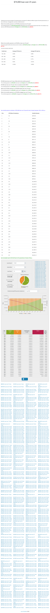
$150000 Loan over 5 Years (6, 519)
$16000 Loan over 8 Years (31, 550)
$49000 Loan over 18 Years (31, 467)
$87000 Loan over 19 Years (31, 586)
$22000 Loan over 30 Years (43, 541)
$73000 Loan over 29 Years (18, 477)
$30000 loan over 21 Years (40, 287)
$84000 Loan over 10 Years (6, 541)
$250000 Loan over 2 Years (43, 405)
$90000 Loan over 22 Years (18, 421)
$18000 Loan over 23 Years (43, 517)
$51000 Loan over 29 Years (6, 409)
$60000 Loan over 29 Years (31, 471)
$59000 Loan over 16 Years (18, 574)
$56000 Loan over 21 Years (18, 505)
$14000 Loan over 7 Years (6, 421)
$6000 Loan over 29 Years (6, 575)
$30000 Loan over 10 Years (43, 482)
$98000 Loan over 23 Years (18, 569)
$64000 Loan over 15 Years (31, 404)
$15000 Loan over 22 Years (18, 442)
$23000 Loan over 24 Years (18, 541)
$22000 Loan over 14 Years (31, 543)
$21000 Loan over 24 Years (43, 501)
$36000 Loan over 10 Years (6, 394)
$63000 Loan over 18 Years (31, 441)
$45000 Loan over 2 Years (43, 511)
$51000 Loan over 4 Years (43, 437)
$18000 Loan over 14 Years (43, 469)
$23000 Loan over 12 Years (31, 398)
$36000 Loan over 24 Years (31, 499)
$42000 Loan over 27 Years (43, 429)
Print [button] (25, 379)
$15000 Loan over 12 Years (6, 473)
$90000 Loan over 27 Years (18, 467)
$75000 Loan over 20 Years (43, 447)
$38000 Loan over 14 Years (43, 605)
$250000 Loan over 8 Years (18, 481)
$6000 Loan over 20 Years (43, 428)
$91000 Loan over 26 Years (43, 570)
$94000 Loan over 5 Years (18, 436)
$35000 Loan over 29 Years (43, 446)
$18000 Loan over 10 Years (6, 389)
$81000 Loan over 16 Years (6, 527)
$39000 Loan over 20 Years (31, 486)
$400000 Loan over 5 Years (31, 474)
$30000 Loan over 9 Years (43, 563)
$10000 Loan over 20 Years (43, 497)
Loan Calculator (24, 611)
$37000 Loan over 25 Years (31, 570)
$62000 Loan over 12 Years (18, 433)
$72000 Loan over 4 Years (18, 511)
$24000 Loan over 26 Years (31, 545)
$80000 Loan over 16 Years (18, 417)
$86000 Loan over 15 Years (18, 603)
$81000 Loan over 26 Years (6, 437)
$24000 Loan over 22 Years (18, 531)
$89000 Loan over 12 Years (43, 445)
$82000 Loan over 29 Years (43, 432)
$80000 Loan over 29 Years (31, 541)
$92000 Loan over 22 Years (43, 438)
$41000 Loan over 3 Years (6, 511)
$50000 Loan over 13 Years (43, 459)
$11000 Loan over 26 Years (18, 519)
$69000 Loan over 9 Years (6, 517)
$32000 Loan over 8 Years (18, 386)
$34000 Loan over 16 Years (43, 409)
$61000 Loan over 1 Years (6, 414)
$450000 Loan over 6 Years (43, 581)
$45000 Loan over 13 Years (6, 550)
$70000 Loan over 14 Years (31, 432)
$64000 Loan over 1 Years (6, 554)
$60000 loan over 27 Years (40, 283)
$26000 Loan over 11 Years (43, 599)
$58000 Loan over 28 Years (31, 437)
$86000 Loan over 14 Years (18, 441)
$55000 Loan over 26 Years (43, 545)
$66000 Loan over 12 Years (43, 473)
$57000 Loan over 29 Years (43, 554)
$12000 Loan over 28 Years (31, 410)
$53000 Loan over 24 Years (6, 450)
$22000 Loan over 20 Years (31, 429)
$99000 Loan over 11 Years (18, 498)
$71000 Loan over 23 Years (18, 565)
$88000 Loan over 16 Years (43, 494)
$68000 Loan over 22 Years (31, 485)
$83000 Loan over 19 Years (6, 505)
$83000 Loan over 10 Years (43, 510)
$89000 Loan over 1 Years (31, 450)
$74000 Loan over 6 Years (18, 563)
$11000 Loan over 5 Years (18, 513)
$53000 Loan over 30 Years (18, 406)
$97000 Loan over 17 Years (43, 457)
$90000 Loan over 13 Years (31, 605)
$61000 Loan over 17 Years (43, 531)
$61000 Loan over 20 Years (18, 527)
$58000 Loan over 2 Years (31, 424)
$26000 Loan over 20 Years (6, 558)
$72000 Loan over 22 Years (6, 459)
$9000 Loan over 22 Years (18, 402)
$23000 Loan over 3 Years (6, 398)
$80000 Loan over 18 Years (18, 542)
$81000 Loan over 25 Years (31, 453)
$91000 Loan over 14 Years (18, 485)
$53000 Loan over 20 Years (43, 600)
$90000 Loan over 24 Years (6, 418)
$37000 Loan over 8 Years (18, 414)
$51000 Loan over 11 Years (6, 570)
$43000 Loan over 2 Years (18, 384)
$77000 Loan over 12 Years (6, 518)
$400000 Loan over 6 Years (6, 595)
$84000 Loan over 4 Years (43, 487)
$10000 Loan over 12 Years (43, 539)
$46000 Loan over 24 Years (43, 481)
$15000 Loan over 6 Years (18, 515)
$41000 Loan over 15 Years (31, 542)
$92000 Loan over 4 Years (6, 582)
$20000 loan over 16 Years (40, 280)
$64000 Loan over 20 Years (31, 446)
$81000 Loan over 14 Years (31, 412)
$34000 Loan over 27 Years (31, 518)
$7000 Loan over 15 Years (43, 498)
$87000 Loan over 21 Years (18, 438)
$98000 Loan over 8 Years (18, 486)
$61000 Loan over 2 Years (43, 449)
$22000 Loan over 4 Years (18, 455)
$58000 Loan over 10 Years (43, 603)
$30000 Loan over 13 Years (6, 451)
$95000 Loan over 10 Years (31, 593)
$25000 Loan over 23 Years (18, 554)
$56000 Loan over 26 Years (18, 446)
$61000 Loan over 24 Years (6, 405)
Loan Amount (9, 263)
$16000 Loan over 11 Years (43, 546)
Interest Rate (9, 267)
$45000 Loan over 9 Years (18, 551)
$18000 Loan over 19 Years (18, 510)
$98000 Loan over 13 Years (18, 491)
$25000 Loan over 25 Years (43, 561)
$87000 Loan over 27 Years (18, 412)
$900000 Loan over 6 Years (31, 473)
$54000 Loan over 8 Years (18, 543)
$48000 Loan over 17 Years (6, 563)
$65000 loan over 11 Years (40, 279)
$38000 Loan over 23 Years (31, 529)
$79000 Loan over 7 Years (18, 537)
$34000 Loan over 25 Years (6, 477)
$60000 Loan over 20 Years (31, 585)
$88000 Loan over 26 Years (43, 593)
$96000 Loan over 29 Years (31, 413)
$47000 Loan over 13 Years (6, 442)
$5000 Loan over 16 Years (31, 459)
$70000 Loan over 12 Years (6, 463)
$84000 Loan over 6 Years (6, 585)
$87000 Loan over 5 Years (43, 398)
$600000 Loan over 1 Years (43, 461)
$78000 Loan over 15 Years (6, 510)
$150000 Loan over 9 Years (6, 607)
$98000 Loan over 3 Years (6, 410)
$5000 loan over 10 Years (40, 269)
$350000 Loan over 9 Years (6, 565)
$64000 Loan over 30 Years (43, 465)
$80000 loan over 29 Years (40, 271)
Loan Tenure (9, 271)
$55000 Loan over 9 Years (31, 455)
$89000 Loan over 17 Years (43, 410)
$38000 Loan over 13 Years (43, 585)
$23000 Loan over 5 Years (43, 426)
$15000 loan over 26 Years (40, 285)
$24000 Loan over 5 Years (18, 434)
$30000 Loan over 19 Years (18, 437)
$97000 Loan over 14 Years (6, 412)
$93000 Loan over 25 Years (6, 574)
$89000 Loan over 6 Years (43, 542)
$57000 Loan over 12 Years (43, 467)
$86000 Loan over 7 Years (18, 473)
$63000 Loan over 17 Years (6, 430)
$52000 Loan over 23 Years (6, 600)
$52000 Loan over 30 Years (31, 428)
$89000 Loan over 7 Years (31, 405)
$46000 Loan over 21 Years (31, 506)
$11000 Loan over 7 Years (6, 449)
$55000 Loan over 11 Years (43, 477)
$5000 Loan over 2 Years (18, 545)
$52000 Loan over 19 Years (18, 599)
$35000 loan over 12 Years (40, 276)
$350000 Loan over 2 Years (18, 490)
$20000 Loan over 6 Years (18, 595)
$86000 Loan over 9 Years (6, 446)
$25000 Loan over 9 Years (43, 416)
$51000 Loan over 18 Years (43, 453)
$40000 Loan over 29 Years (43, 519)
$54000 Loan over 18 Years (18, 449)
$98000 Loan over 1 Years (18, 398)
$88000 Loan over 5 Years (6, 384)
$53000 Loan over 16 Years (18, 509)
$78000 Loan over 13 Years (31, 571)
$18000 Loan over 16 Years (6, 499)
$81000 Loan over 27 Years (6, 428)
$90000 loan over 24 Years (40, 275)
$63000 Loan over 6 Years (31, 517)
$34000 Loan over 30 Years (6, 440)
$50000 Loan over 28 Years (6, 474)
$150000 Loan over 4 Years (18, 410)
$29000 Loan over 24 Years (31, 481)
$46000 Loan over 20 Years (43, 455)
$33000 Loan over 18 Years (31, 451)
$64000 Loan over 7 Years (18, 566)
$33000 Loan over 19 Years (31, 549)
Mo (24, 271)
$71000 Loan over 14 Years (31, 390)
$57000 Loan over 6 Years (43, 392)
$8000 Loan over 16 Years (43, 555)
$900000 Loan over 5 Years (6, 386)
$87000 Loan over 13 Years (6, 392)
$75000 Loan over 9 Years (6, 402)
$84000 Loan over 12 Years (43, 537)
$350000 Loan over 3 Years (43, 417)
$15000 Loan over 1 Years (6, 471)
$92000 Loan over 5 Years (31, 597)
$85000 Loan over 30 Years (31, 433)
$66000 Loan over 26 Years (31, 594)
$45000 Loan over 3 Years (6, 461)
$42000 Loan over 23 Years (43, 518)
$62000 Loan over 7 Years (18, 529)
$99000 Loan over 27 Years (18, 430)
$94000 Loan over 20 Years (43, 530)
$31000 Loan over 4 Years (18, 597)
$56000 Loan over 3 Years (18, 555)
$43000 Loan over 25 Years (31, 600)
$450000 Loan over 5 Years (43, 575)
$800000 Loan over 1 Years (6, 455)
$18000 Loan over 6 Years (6, 513)
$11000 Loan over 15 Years (43, 521)
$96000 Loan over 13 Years (18, 424)
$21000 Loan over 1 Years (18, 426)
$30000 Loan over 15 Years (31, 397)
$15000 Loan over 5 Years (6, 525)
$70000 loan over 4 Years (40, 261)
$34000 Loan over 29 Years (6, 594)
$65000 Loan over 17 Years (31, 561)
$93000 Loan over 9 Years (6, 397)
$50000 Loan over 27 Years (43, 451)
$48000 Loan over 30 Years (18, 397)
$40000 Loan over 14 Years (6, 549)
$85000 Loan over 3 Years (31, 578)
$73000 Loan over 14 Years (31, 414)
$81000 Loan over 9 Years (6, 546)
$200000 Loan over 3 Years (6, 543)
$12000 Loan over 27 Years (31, 581)
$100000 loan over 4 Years (40, 268)
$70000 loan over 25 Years (40, 267)
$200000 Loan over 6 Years (43, 397)
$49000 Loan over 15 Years (43, 412)
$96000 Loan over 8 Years (43, 513)
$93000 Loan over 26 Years (31, 487)
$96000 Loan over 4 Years (31, 521)
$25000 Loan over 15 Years (18, 570)
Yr (22, 271)
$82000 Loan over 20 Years (18, 404)
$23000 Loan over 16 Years (43, 574)
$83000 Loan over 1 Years (6, 494)
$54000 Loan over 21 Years (6, 603)
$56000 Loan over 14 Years (43, 543)
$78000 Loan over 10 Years (18, 591)
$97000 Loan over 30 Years (18, 582)
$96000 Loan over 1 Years (43, 589)
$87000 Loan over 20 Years (18, 469)
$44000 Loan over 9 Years (43, 406)
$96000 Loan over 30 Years (31, 546)
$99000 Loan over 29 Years (18, 405)
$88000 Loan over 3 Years (18, 463)
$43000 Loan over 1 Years (18, 585)
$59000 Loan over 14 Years (6, 509)
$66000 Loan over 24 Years (18, 390)
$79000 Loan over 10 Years (43, 400)
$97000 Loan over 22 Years (6, 605)
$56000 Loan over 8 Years (31, 478)
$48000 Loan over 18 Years (31, 386)
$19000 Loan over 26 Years (31, 510)
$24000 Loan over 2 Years (43, 529)
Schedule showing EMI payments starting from (16, 291)
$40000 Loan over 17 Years (31, 409)
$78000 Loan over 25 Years (6, 390)
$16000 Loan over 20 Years (18, 523)
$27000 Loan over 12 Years (18, 517)
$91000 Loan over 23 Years (31, 554)
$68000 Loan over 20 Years (6, 523)
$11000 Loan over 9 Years (6, 515)
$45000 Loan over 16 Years (43, 607)
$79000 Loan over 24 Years (6, 417)
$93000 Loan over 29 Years (31, 482)
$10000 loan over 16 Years (40, 284)
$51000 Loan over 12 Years (18, 549)
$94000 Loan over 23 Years (18, 571)
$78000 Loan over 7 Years (31, 416)
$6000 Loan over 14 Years (18, 607)
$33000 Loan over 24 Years (6, 485)
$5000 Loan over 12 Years (43, 502)
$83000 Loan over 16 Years (6, 539)
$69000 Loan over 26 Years (31, 530)
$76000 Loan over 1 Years (43, 441)
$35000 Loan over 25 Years (6, 436)
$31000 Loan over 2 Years (18, 550)
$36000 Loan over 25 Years (6, 545)
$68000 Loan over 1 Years (43, 515)
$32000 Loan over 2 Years (43, 491)
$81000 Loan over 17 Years (43, 509)
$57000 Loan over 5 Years (31, 469)
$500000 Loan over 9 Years (43, 389)
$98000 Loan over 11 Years (43, 550)
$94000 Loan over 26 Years (6, 467)
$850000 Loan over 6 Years (18, 539)
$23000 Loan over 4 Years (18, 445)
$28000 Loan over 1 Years (31, 595)
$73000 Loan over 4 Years (31, 402)
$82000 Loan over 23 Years (43, 565)
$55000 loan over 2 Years (40, 265)
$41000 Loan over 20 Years (43, 582)
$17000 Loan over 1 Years (31, 591)
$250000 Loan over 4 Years (6, 490)
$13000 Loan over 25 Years (31, 525)
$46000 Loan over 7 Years (18, 432)
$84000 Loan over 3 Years (6, 486)
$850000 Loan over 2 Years (31, 569)
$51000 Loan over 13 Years (31, 463)
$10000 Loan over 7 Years (43, 450)
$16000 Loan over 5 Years (31, 389)
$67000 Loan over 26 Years (43, 591)
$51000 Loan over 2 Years (43, 586)
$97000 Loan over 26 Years (43, 430)
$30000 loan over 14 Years (40, 264)
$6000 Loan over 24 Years (43, 414)
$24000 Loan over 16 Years (18, 389)
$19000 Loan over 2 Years (6, 404)
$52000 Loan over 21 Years (6, 441)
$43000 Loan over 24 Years (43, 594)
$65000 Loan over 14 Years (6, 502)
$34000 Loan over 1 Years (18, 440)
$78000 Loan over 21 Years (18, 525)
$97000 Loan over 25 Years (6, 498)
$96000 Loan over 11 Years (31, 490)
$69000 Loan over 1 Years (18, 459)
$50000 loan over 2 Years (40, 277)
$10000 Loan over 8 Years (31, 539)
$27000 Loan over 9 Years (43, 566)
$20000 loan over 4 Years (40, 273)
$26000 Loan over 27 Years (6, 581)
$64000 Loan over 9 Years (31, 515)
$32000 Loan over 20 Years (43, 434)
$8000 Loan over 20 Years (43, 595)
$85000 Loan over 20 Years (6, 542)
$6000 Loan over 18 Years (43, 471)
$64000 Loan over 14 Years (18, 392)
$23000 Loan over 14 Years (31, 498)
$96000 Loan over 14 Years (31, 558)
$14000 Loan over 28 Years (18, 499)
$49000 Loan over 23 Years (31, 501)
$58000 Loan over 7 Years (6, 521)
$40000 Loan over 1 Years (6, 447)
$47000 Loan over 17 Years (31, 445)
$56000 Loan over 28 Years (18, 494)
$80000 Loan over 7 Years (31, 440)
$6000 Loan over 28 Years (43, 499)
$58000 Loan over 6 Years (18, 451)
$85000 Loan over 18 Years (43, 413)
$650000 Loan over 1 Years (18, 447)
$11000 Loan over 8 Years (18, 501)
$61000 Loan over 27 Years (43, 433)
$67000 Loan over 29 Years (31, 434)
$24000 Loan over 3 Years (6, 534)
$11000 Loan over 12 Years (31, 430)
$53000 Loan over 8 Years (43, 418)
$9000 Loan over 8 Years (43, 523)
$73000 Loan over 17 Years (31, 523)
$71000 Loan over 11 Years (43, 402)
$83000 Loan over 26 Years (31, 505)
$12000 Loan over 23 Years (6, 426)
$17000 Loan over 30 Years (31, 449)
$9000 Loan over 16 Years (6, 481)
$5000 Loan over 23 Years (43, 505)
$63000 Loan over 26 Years (43, 551)
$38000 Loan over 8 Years (43, 404)
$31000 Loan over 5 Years (6, 429)
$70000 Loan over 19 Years (43, 442)
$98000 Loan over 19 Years (6, 506)
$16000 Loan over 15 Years (18, 534)
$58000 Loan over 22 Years (43, 486)
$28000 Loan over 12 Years (6, 578)
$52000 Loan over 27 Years (18, 413)
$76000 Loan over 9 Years (31, 438)
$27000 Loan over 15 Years (6, 537)
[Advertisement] (25, 12)
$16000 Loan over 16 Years (18, 594)
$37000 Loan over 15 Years (18, 471)
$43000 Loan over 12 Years (31, 566)
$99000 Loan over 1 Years (31, 436)
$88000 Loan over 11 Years (18, 416)
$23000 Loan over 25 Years (43, 436)
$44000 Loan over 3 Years (43, 490)
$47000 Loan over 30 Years (6, 413)
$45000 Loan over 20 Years (6, 551)
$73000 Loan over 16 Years (6, 432)
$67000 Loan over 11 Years (31, 461)
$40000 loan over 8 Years (40, 281)
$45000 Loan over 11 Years (6, 487)
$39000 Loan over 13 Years (6, 457)
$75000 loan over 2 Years (40, 263)
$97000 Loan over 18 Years (18, 409)
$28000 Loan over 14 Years (6, 416)
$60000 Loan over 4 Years (31, 599)
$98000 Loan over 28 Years (6, 438)
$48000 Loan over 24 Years (18, 474)
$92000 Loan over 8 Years (6, 400)
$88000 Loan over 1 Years (6, 465)
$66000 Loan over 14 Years (31, 511)
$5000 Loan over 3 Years (6, 529)
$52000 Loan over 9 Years (6, 433)
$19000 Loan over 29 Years (6, 597)
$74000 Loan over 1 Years (31, 603)
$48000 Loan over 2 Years (6, 530)
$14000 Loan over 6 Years (6, 569)
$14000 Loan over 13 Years (6, 406)
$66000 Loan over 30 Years (31, 426)
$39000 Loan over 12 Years (43, 485)
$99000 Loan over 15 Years (6, 453)
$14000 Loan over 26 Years (18, 428)
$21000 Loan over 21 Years (31, 574)
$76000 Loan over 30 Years (6, 497)
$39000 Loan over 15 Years (43, 390)
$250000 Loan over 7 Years (6, 445)
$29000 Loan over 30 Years (6, 501)
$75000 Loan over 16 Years (31, 589)
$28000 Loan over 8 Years (18, 429)
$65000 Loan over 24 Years (43, 527)
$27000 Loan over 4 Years (18, 558)
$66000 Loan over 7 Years (43, 569)
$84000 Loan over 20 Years (43, 571)
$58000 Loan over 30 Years (6, 478)
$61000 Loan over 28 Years (18, 581)
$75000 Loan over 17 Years (31, 421)
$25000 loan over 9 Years (40, 272)
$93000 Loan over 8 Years (43, 463)
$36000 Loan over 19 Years (31, 447)
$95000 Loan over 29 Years (18, 518)
